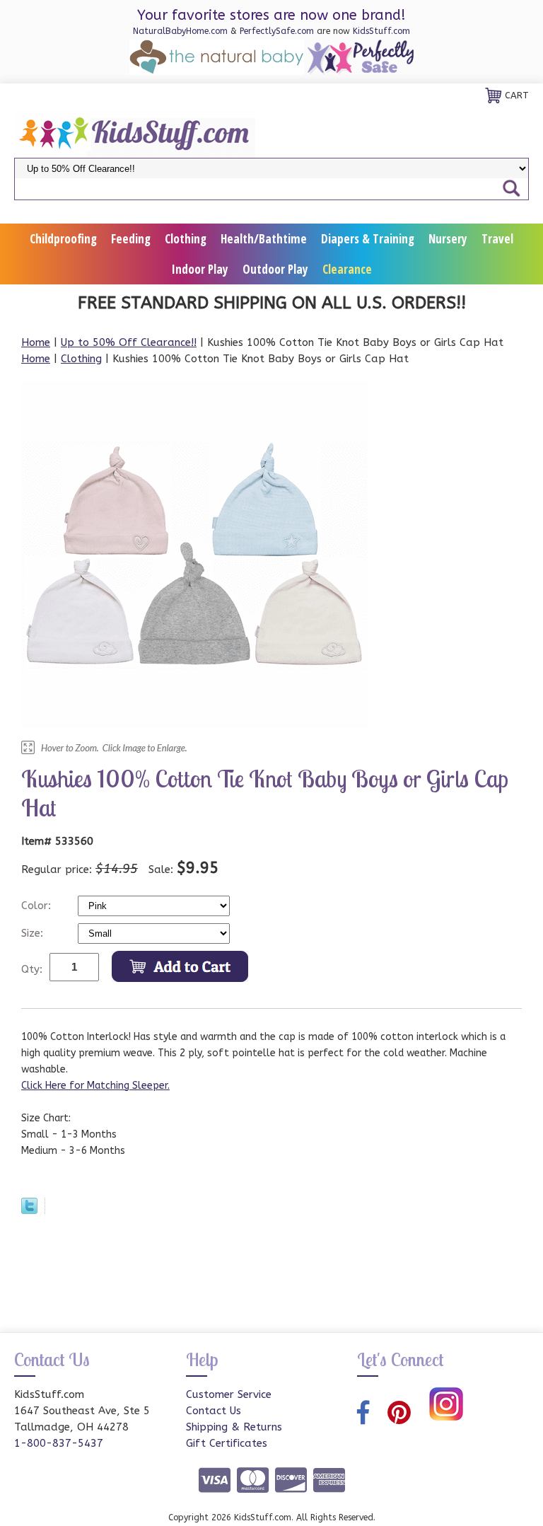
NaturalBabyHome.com (180, 31)
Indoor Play (200, 269)
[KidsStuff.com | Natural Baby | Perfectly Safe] (134, 133)
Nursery (447, 239)
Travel (497, 239)
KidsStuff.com (381, 31)
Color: (37, 905)
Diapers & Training (367, 239)
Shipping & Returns (234, 1427)
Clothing (185, 239)
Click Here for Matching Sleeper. (95, 1086)
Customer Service (229, 1394)
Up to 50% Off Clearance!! (129, 342)
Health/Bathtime (264, 239)
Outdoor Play (275, 269)
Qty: (31, 969)
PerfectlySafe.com (277, 31)
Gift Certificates (226, 1443)
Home (35, 342)
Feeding (131, 239)
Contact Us (213, 1410)
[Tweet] (29, 1210)
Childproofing (63, 239)
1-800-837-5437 (58, 1443)
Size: (34, 933)
